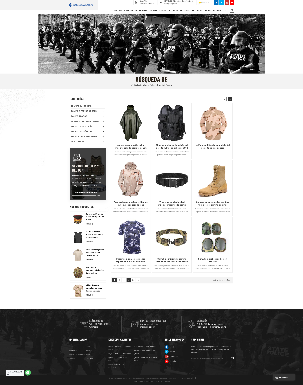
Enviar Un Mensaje (283, 378)
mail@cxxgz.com (170, 4)
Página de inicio (123, 10)
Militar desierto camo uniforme (117, 366)
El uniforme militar (81, 106)
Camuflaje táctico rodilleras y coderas (212, 260)
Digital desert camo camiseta (120, 353)
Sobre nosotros (160, 10)
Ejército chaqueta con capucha (117, 359)
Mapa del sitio (144, 381)
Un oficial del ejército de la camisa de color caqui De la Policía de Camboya (95, 252)
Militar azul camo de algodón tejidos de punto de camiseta (130, 260)
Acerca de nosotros (77, 354)
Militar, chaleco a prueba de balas (119, 348)
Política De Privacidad (162, 381)
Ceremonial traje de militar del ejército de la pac (95, 217)
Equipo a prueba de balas (84, 111)
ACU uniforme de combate (145, 346)
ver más (88, 224)
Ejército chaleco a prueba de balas (145, 359)
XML (151, 381)
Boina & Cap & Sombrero (84, 136)
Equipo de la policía (81, 126)
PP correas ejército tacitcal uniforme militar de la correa (172, 203)
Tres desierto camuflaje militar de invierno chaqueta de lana (131, 203)
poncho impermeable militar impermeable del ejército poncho (130, 146)
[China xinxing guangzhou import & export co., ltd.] (81, 5)
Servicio (177, 10)
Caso (88, 346)
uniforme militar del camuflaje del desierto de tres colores (213, 146)
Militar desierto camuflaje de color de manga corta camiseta (94, 288)
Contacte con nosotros (85, 192)
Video (88, 354)
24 (133, 280)
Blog (135, 381)
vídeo (208, 10)
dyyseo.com (171, 378)
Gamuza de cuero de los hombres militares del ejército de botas (212, 203)
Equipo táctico (79, 116)
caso (187, 10)
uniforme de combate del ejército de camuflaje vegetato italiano (95, 270)
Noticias (197, 10)
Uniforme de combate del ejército (144, 352)
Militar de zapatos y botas (85, 121)
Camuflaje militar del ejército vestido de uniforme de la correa (172, 260)
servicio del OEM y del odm (85, 168)
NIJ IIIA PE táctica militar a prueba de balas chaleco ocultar (94, 235)
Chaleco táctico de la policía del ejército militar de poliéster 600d (172, 146)
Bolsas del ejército (81, 131)
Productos (141, 10)
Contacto (219, 10)
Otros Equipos (79, 141)
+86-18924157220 (147, 4)
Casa (71, 346)
